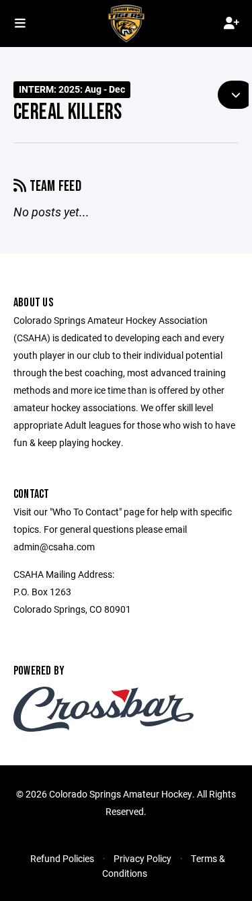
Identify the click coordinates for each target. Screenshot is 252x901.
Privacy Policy (142, 858)
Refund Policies (62, 858)
